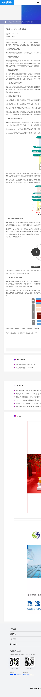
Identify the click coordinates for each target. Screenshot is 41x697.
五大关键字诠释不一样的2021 (25, 368)
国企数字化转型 (14, 333)
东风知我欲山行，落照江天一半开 (26, 365)
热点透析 (11, 22)
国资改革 (22, 333)
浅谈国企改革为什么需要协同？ (24, 22)
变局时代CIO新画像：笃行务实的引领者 (28, 397)
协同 (36, 333)
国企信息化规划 (30, 333)
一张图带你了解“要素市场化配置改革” (27, 400)
